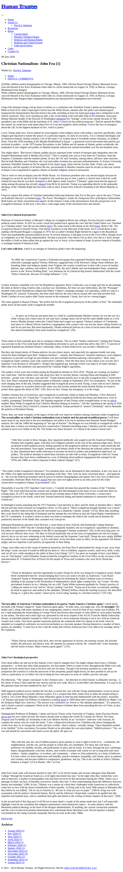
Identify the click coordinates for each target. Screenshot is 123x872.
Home (11, 19)
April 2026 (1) (15, 839)
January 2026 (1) (16, 848)
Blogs (11, 31)
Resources (13, 28)
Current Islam (21, 34)
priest (92, 113)
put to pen (6, 716)
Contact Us (13, 51)
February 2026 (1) (17, 845)
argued (44, 479)
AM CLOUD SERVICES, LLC (80, 868)
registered (61, 118)
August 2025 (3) (16, 862)
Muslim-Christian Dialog (26, 37)
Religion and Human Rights (28, 39)
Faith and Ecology (23, 45)
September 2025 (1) (18, 859)
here (49, 226)
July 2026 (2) (14, 833)
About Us (13, 22)
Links (10, 48)
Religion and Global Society (28, 42)
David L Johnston (23, 25)
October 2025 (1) (16, 856)
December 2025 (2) (17, 851)
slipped (42, 184)
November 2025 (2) (18, 853)
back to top (6, 818)
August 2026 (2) (16, 830)
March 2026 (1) (16, 842)
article (113, 400)
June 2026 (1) (15, 836)
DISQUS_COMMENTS (20, 78)
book (63, 164)
